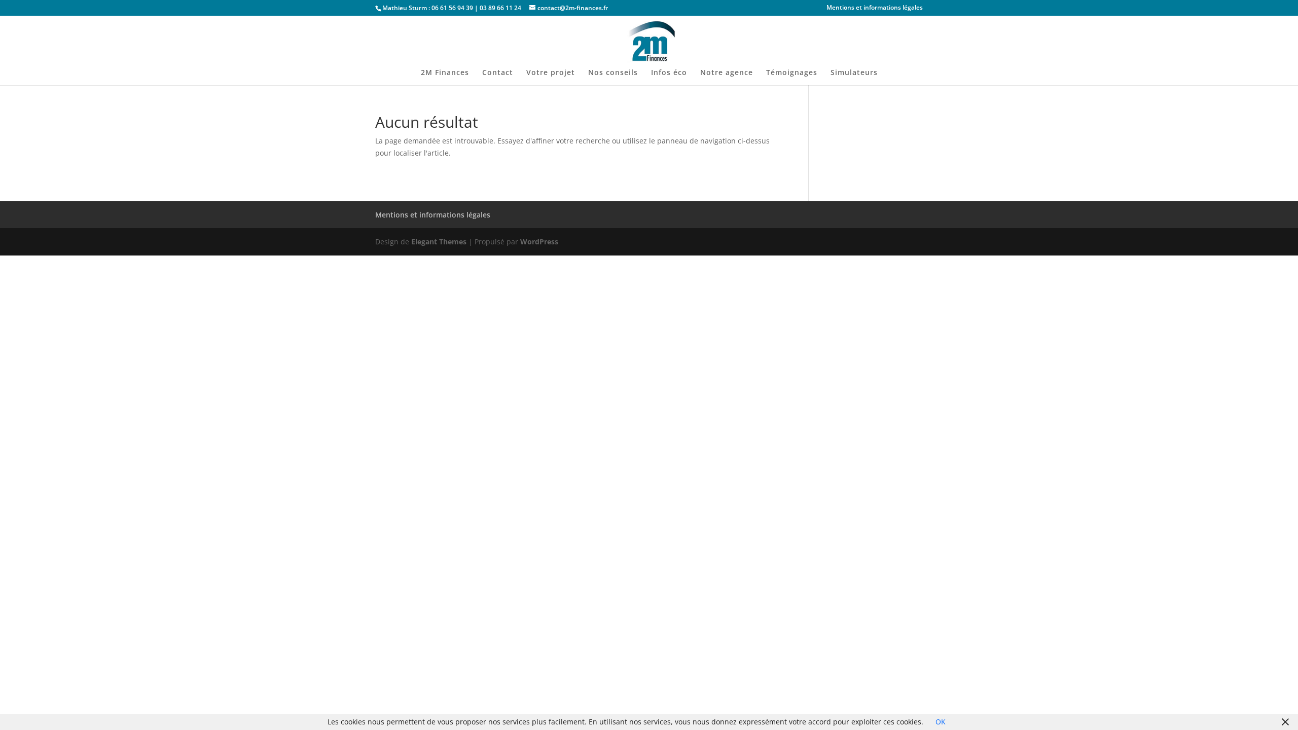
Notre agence (726, 73)
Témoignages (791, 73)
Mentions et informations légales (874, 8)
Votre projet (550, 73)
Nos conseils (613, 73)
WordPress (539, 241)
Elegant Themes (438, 241)
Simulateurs (854, 73)
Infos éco (669, 73)
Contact (497, 73)
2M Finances (445, 73)
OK (940, 721)
